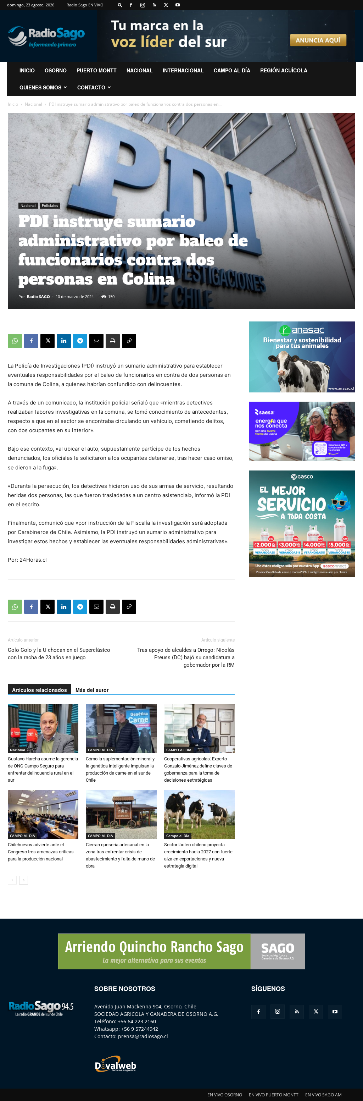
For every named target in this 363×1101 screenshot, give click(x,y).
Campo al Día (232, 70)
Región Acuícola (283, 70)
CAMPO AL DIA (100, 749)
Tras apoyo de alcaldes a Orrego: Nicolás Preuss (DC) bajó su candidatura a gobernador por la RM (186, 657)
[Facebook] (130, 5)
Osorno (56, 70)
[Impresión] (113, 341)
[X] (166, 5)
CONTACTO (91, 87)
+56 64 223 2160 (137, 1021)
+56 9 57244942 (139, 1028)
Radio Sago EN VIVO (85, 4)
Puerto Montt (97, 70)
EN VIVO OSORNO (224, 1095)
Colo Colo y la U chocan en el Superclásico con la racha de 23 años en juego (59, 654)
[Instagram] (142, 5)
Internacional (183, 70)
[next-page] (23, 880)
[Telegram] (80, 341)
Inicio (13, 104)
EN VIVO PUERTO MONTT (273, 1095)
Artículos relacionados (39, 689)
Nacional (140, 70)
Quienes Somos (40, 87)
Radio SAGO (38, 296)
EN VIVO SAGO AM (323, 1095)
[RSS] (154, 5)
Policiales (50, 205)
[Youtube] (177, 5)
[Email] (96, 341)
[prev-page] (12, 880)
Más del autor (92, 689)
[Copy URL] (129, 341)
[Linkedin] (64, 341)
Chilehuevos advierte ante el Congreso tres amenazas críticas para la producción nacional (41, 851)
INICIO (27, 70)
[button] (120, 4)
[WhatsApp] (15, 341)
